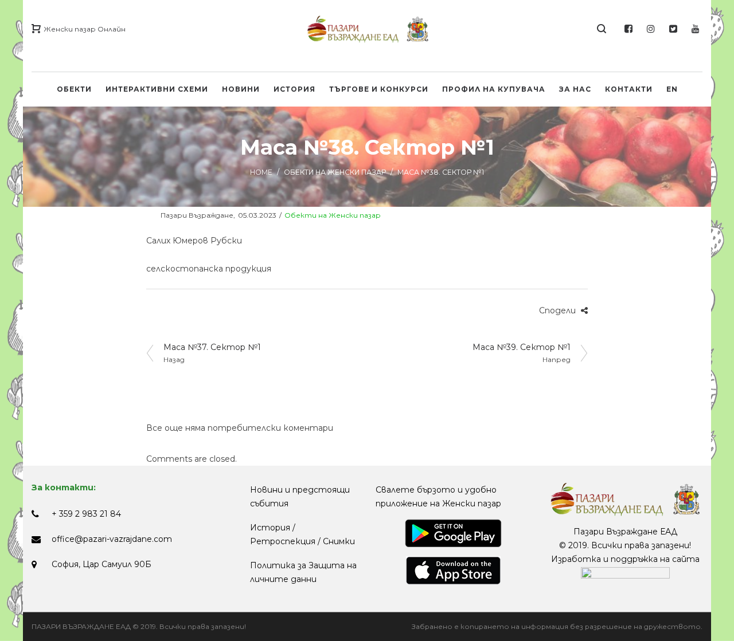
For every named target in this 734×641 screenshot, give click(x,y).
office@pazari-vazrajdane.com (112, 539)
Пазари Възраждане (189, 215)
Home (261, 172)
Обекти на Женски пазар (335, 172)
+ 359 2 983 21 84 (86, 514)
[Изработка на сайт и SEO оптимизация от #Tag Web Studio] (625, 573)
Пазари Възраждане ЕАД (625, 531)
